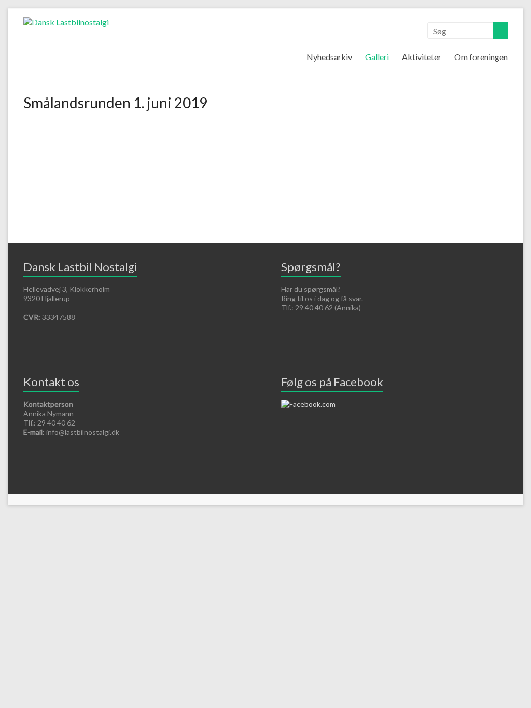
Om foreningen (481, 57)
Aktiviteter (421, 57)
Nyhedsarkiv (329, 57)
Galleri (377, 57)
